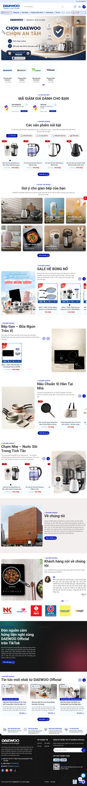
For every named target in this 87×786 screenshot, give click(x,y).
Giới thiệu (52, 782)
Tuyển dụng (49, 12)
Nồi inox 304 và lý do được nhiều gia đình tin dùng (43, 703)
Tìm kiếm (46, 782)
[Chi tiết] (26, 104)
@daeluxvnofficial (43, 627)
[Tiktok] (15, 770)
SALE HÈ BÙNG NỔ (52, 269)
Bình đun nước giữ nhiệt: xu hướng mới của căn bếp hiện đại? (70, 703)
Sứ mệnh (47, 743)
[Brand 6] (79, 610)
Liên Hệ (46, 746)
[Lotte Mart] (36, 610)
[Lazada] (11, 770)
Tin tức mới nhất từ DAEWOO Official (31, 680)
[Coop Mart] (22, 610)
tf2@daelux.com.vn (13, 766)
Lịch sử (39, 743)
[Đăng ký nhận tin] (83, 750)
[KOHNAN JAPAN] (50, 610)
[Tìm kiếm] (62, 6)
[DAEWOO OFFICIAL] (10, 742)
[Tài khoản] (79, 6)
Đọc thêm (21, 713)
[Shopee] (6, 770)
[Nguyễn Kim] (7, 610)
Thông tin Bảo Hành (37, 12)
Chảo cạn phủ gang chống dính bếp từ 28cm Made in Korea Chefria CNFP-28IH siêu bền (47, 424)
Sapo (28, 782)
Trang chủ (16, 12)
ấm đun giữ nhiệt (65, 699)
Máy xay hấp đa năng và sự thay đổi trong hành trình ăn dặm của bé (14, 703)
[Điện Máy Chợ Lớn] (65, 610)
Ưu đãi (80, 12)
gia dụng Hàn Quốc (9, 699)
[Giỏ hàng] (84, 6)
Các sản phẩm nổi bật (43, 125)
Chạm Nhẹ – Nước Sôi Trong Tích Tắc (19, 448)
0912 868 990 (14, 763)
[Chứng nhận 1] (74, 782)
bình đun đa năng (75, 699)
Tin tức (57, 12)
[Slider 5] (43, 38)
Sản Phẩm (25, 12)
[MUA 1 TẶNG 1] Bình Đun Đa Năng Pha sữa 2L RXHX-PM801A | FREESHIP (71, 309)
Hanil (16, 699)
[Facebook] (2, 770)
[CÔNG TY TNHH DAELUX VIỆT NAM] (11, 6)
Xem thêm (42, 719)
